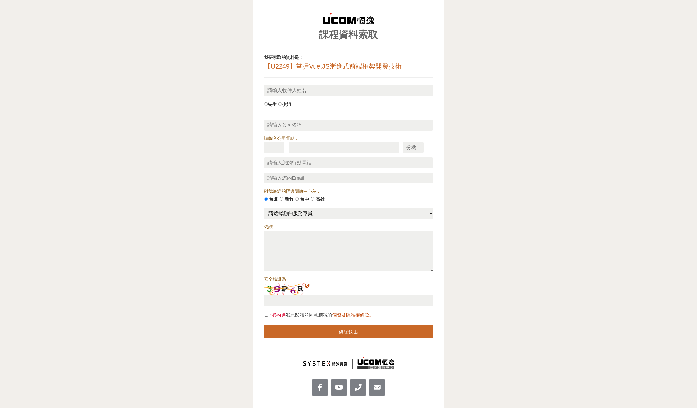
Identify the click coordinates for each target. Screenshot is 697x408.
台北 (273, 199)
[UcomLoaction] (358, 387)
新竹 (289, 199)
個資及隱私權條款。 (353, 314)
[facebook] (320, 387)
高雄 (320, 199)
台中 (304, 199)
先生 (272, 104)
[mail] (377, 387)
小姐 (286, 104)
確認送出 (348, 332)
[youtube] (339, 387)
